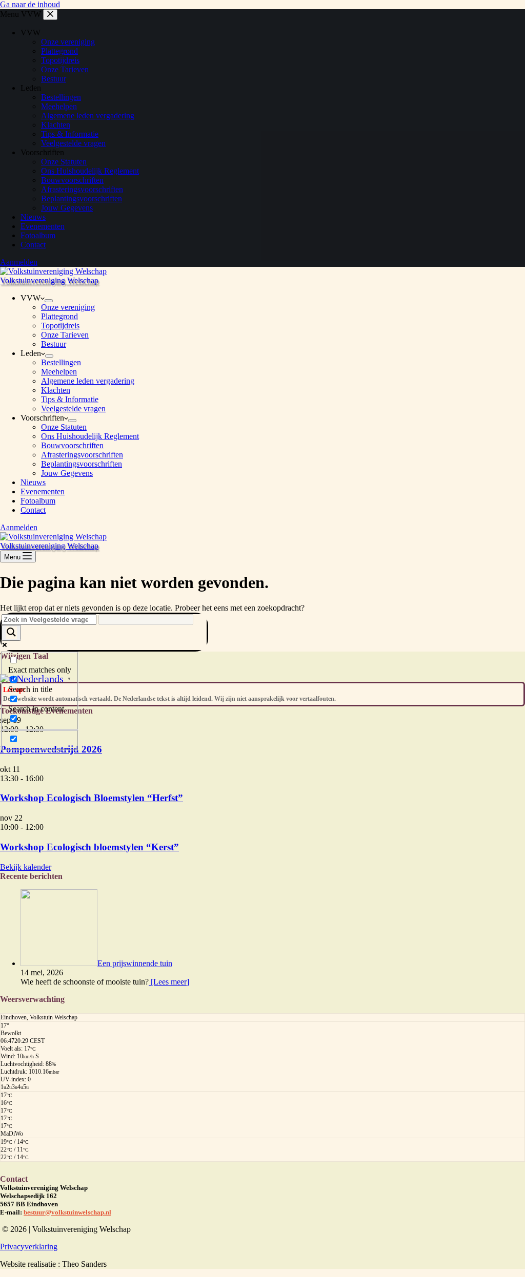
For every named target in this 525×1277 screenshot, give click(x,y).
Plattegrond (59, 316)
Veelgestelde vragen (73, 408)
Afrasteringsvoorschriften (82, 454)
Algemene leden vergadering (87, 380)
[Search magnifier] (11, 633)
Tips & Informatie (69, 399)
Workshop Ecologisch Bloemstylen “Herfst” (91, 797)
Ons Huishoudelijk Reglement (90, 436)
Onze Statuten (64, 427)
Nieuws (33, 482)
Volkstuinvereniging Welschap (49, 280)
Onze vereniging (68, 307)
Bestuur (53, 344)
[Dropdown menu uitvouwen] (49, 300)
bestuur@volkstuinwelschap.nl (67, 1212)
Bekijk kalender (25, 867)
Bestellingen (61, 362)
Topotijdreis (60, 325)
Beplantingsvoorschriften (81, 463)
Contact (33, 510)
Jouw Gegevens (67, 473)
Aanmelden (18, 527)
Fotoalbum (38, 500)
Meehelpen (59, 371)
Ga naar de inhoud (30, 4)
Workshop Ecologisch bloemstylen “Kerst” (89, 847)
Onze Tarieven (65, 334)
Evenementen (43, 491)
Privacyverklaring (28, 1246)
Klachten (55, 390)
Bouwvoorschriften (72, 445)
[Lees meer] (169, 981)
